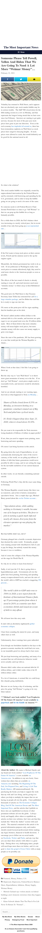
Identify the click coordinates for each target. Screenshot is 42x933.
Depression (16, 882)
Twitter (14, 838)
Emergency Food (18, 920)
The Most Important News (21, 47)
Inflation (21, 885)
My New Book (7, 916)
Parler (23, 838)
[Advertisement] (21, 23)
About (37, 916)
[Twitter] (20, 79)
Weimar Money (6, 888)
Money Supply (30, 885)
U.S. (25, 878)
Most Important (32, 920)
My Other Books (19, 916)
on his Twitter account (27, 498)
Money (13, 878)
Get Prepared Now (12, 786)
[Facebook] (7, 79)
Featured (6, 878)
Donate (30, 916)
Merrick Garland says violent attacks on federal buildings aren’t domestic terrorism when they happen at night (21, 894)
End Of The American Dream (17, 805)
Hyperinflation (11, 885)
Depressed (7, 882)
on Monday (32, 394)
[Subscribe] (34, 79)
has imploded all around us (21, 126)
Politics (19, 878)
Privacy (7, 920)
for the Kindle (19, 702)
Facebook (6, 838)
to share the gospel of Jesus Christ (17, 849)
